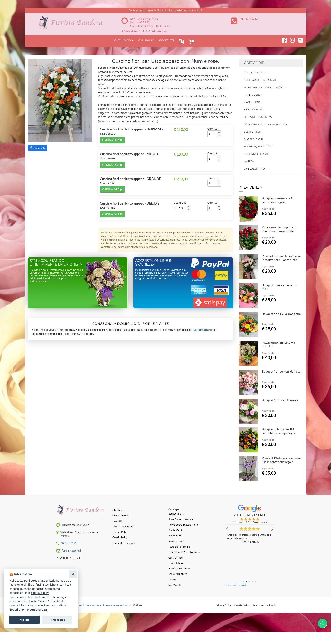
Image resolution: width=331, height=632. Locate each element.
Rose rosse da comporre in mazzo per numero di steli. (279, 229)
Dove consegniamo (123, 526)
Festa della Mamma (258, 116)
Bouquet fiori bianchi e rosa (280, 400)
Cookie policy (119, 537)
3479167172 (69, 543)
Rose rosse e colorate (260, 79)
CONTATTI (166, 40)
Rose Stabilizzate (256, 153)
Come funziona (120, 515)
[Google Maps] (299, 39)
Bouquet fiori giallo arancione (281, 313)
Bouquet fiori (254, 72)
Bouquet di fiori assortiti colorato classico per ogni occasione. (278, 433)
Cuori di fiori (253, 139)
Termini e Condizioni (264, 605)
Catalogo (123, 40)
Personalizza (57, 619)
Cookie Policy (241, 605)
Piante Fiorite (254, 102)
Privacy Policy (223, 605)
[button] (180, 41)
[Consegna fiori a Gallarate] (72, 22)
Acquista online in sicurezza (154, 262)
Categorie (254, 63)
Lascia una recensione (236, 585)
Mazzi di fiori (253, 109)
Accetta (24, 619)
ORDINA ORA (111, 140)
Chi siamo (117, 510)
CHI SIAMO (146, 40)
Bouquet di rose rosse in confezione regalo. (277, 200)
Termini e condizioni (123, 543)
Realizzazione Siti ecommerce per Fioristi (109, 605)
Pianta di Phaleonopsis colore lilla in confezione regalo (281, 460)
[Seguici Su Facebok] (283, 39)
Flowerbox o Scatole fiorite (265, 87)
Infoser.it (79, 605)
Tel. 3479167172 (249, 18)
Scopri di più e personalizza (28, 609)
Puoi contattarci (202, 329)
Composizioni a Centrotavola (265, 124)
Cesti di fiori (253, 131)
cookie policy (40, 592)
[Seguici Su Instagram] (291, 39)
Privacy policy (120, 532)
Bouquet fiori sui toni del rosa (281, 371)
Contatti (117, 521)
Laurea (249, 161)
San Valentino (254, 168)
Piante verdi (253, 94)
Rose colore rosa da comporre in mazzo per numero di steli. (281, 258)
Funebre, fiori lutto (258, 146)
